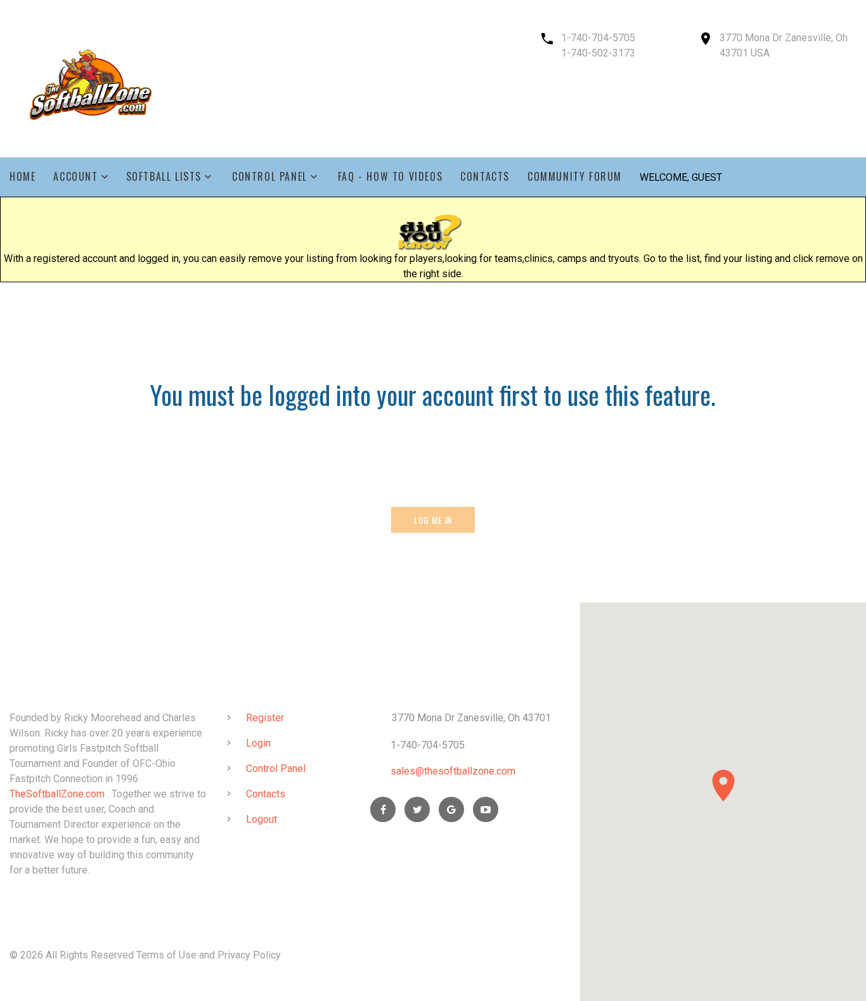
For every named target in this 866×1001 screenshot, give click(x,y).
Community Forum (574, 177)
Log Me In (433, 520)
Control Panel (269, 177)
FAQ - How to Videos (390, 177)
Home (23, 177)
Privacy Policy (249, 955)
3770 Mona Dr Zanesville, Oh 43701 (471, 718)
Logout (261, 819)
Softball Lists (164, 177)
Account (75, 177)
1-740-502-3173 (598, 53)
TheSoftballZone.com (57, 794)
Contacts (485, 177)
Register (265, 718)
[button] (723, 785)
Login (258, 743)
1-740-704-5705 (598, 38)
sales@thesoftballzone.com (453, 771)
